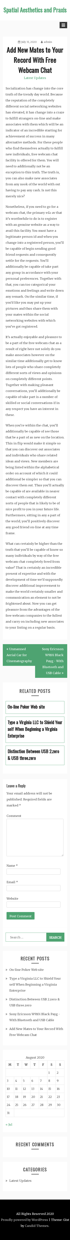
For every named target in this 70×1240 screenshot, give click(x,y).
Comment (14, 816)
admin (48, 42)
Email (12, 882)
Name (12, 865)
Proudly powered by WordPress (24, 1220)
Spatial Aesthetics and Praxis (35, 9)
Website (12, 898)
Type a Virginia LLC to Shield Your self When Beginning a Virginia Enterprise (35, 984)
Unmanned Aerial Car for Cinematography (19, 655)
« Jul (9, 1124)
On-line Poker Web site (26, 970)
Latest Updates (35, 78)
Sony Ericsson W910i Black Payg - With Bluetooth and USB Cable (52, 661)
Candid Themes (37, 1226)
